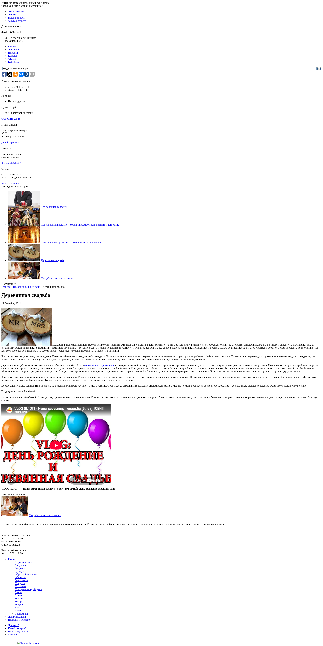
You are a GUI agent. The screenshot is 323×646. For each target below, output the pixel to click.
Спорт (18, 595)
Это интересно (16, 11)
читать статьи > (10, 183)
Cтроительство (23, 562)
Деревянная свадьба (52, 260)
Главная (12, 46)
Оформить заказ (10, 118)
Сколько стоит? (17, 20)
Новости (13, 52)
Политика (20, 586)
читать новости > (11, 162)
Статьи (12, 58)
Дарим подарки (17, 616)
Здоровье (20, 568)
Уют (17, 607)
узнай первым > (10, 142)
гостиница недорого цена (99, 365)
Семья (18, 592)
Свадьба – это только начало (57, 278)
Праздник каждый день (26, 286)
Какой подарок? (17, 628)
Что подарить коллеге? (54, 206)
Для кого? (13, 14)
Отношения (21, 580)
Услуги (19, 604)
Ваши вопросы (16, 17)
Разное (12, 559)
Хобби (18, 610)
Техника (19, 598)
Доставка (13, 49)
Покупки (20, 583)
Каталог (12, 55)
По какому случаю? (19, 631)
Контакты (13, 61)
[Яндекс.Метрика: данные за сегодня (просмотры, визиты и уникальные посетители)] (28, 643)
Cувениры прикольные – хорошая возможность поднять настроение (80, 224)
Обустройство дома (26, 574)
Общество (20, 577)
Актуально (21, 565)
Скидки (12, 634)
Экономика (21, 613)
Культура (20, 571)
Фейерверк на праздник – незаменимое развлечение (71, 242)
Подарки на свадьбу (19, 619)
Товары (19, 601)
